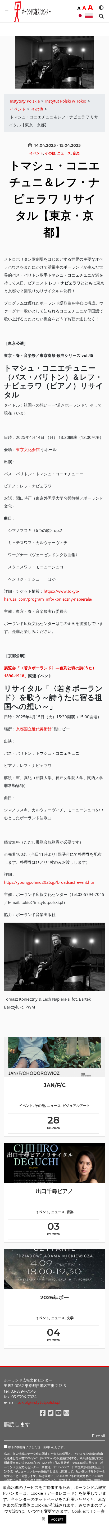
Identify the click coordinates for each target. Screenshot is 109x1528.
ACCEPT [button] (57, 1519)
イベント (36, 153)
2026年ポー (54, 1297)
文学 (70, 1318)
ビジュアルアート (76, 1106)
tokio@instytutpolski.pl (38, 1402)
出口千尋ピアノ (54, 1191)
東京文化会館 (28, 449)
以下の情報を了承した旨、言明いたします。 (36, 1447)
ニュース (64, 153)
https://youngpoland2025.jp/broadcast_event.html (50, 882)
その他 (50, 153)
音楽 (76, 153)
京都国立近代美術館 (34, 728)
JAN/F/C (55, 1085)
